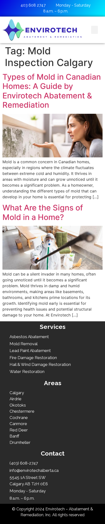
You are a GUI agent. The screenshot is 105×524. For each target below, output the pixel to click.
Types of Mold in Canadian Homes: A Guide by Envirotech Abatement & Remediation (51, 91)
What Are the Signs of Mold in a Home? (42, 212)
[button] (94, 30)
